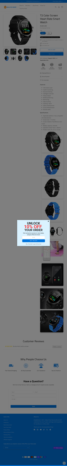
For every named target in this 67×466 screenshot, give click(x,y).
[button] (33, 240)
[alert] (33, 233)
